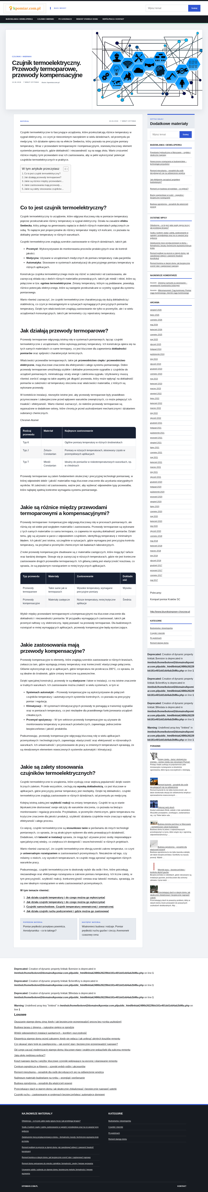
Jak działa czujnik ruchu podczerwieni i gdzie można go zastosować (67, 911)
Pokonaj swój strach (166, 807)
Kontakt (181, 1186)
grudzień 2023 (156, 369)
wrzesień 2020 (156, 497)
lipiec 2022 (154, 398)
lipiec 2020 (154, 506)
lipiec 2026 (154, 315)
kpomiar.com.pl (30, 1186)
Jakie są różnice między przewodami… (43, 181)
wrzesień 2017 (156, 570)
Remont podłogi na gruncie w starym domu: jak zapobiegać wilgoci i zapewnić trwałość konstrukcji (169, 256)
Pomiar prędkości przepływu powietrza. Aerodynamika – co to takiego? (44, 926)
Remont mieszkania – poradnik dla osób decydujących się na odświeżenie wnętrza (59, 1072)
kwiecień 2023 (156, 384)
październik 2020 (157, 492)
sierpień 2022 (156, 394)
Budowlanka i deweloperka (19, 19)
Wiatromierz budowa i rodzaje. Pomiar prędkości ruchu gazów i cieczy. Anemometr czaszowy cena (105, 928)
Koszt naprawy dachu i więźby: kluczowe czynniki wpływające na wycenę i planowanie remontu (65, 1061)
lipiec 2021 (154, 447)
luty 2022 (154, 413)
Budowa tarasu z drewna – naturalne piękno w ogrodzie (44, 1027)
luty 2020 (154, 526)
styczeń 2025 (155, 344)
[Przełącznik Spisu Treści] (64, 169)
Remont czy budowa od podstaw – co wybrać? (169, 189)
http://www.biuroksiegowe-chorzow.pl (170, 611)
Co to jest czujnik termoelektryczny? (42, 173)
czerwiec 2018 (156, 536)
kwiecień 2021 (156, 462)
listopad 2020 (155, 487)
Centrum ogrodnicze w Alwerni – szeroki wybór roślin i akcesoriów (49, 1066)
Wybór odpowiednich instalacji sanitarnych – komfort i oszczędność (50, 1033)
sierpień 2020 (156, 502)
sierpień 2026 (156, 310)
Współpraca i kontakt (113, 19)
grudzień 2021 (156, 423)
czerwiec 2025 (156, 335)
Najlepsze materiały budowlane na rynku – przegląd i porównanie (49, 1078)
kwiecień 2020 (156, 521)
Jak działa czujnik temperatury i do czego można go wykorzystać (65, 897)
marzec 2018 (155, 551)
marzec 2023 (155, 388)
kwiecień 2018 (156, 546)
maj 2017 (154, 580)
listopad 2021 (155, 428)
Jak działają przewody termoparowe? (42, 177)
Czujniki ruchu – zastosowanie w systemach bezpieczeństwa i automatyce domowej (59, 1094)
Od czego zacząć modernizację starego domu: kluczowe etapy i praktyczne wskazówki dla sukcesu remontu (72, 1049)
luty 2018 (154, 556)
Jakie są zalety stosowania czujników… (44, 189)
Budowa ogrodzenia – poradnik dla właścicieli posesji (43, 1083)
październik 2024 (157, 354)
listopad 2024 (155, 349)
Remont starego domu (87, 19)
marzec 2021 (155, 467)
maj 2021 (154, 457)
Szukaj (194, 8)
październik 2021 (157, 433)
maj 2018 (154, 541)
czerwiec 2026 (156, 320)
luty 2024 (154, 359)
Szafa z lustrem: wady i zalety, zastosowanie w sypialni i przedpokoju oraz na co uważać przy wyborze (169, 235)
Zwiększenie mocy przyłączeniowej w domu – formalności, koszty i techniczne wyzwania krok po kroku (170, 245)
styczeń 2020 (155, 531)
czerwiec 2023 (156, 374)
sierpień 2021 (156, 443)
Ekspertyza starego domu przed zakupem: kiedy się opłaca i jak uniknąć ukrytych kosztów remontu (67, 1038)
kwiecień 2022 (156, 403)
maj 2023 (154, 379)
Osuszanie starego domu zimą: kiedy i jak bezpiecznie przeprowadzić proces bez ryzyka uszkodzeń (68, 1021)
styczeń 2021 (155, 477)
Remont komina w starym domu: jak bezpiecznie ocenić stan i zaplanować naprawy (56, 1157)
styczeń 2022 (155, 418)
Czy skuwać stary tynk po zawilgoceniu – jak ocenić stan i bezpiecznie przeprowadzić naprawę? (66, 1044)
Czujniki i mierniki (45, 19)
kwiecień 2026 (156, 330)
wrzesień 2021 (156, 438)
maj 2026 (154, 325)
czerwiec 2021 (156, 452)
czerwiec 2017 (156, 575)
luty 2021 (154, 472)
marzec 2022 (155, 408)
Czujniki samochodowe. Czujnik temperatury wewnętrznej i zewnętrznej (69, 906)
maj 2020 (154, 516)
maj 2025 (154, 339)
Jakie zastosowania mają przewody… (43, 185)
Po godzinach (65, 19)
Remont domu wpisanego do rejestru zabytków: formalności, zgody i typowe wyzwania (57, 1163)
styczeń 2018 (155, 561)
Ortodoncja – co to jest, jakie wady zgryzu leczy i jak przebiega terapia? (51, 1121)
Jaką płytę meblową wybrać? (29, 1055)
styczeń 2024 (155, 364)
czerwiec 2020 (156, 511)
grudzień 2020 (156, 482)
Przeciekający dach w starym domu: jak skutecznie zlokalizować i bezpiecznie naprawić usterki (170, 895)
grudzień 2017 (156, 565)
